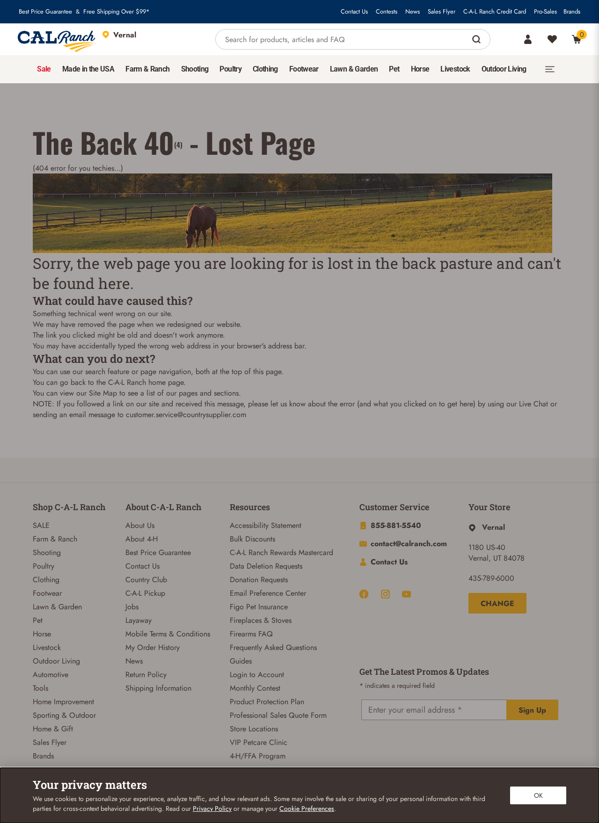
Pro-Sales (545, 11)
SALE (41, 525)
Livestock (47, 647)
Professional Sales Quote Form (278, 715)
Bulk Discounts (252, 539)
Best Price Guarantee (45, 11)
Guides (241, 661)
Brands (571, 11)
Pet (38, 620)
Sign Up (532, 710)
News (412, 11)
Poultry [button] (230, 69)
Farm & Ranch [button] (147, 69)
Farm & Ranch (55, 539)
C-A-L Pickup (145, 593)
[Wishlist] (552, 39)
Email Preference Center (268, 593)
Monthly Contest (255, 688)
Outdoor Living (56, 661)
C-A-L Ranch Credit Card (494, 11)
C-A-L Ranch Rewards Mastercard (281, 552)
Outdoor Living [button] (504, 69)
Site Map (103, 393)
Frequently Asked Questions (273, 647)
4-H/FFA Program (257, 756)
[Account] (528, 39)
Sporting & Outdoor (64, 715)
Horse (42, 633)
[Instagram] (385, 594)
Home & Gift (53, 728)
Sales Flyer (441, 11)
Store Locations (254, 728)
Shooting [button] (195, 69)
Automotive (50, 674)
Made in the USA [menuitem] (88, 69)
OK (538, 795)
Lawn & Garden (57, 606)
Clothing (46, 579)
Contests (386, 11)
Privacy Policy (212, 808)
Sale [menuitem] (44, 69)
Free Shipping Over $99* (116, 11)
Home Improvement (63, 701)
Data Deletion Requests (266, 566)
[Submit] (477, 39)
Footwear (47, 593)
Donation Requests (259, 579)
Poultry (43, 566)
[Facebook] (363, 594)
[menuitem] (44, 69)
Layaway (138, 620)
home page (165, 382)
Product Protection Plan (267, 701)
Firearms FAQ (251, 633)
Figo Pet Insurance (259, 606)
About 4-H (141, 539)
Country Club (146, 579)
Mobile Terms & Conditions (167, 633)
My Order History (152, 647)
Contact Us (354, 11)
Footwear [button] (304, 69)
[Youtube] (406, 594)
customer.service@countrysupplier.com (186, 414)
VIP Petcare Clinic (258, 742)
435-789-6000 (491, 578)
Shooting (47, 552)
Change (497, 603)
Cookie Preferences (306, 808)
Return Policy (146, 674)
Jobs (132, 606)
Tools (40, 688)
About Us (139, 525)
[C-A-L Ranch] (57, 39)
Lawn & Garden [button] (354, 69)
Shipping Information (158, 688)
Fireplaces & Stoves (261, 620)
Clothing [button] (265, 69)
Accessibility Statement (265, 525)
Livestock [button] (455, 69)
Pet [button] (394, 69)
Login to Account (257, 674)
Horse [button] (420, 69)
